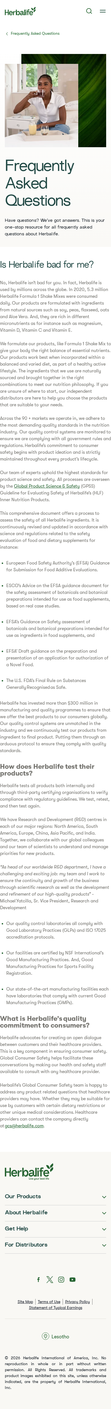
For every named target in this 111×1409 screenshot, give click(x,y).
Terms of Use (49, 1301)
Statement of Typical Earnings (55, 1307)
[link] (102, 11)
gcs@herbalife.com (24, 1125)
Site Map (25, 1301)
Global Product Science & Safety (47, 486)
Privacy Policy (77, 1301)
